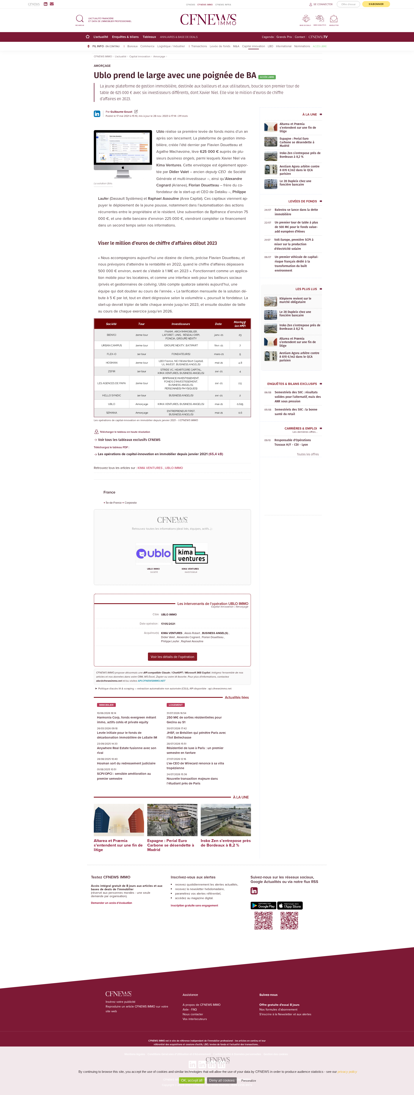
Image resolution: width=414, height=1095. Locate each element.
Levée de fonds (220, 46)
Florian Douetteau (213, 637)
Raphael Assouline (192, 641)
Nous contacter (193, 1014)
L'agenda (268, 37)
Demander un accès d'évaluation (111, 903)
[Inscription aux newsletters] (52, 4)
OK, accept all (191, 1080)
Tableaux (149, 36)
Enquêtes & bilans (125, 36)
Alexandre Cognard (189, 637)
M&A (236, 46)
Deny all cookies (222, 1080)
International (284, 46)
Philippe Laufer (170, 641)
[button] (79, 19)
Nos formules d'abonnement (278, 1009)
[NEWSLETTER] (334, 18)
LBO (270, 46)
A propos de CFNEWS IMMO (202, 1005)
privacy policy (347, 1071)
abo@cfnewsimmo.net (109, 681)
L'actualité (101, 36)
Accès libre (320, 46)
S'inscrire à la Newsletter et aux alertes (285, 1014)
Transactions (199, 46)
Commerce (147, 46)
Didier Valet (168, 637)
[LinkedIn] (46, 4)
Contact (300, 37)
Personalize (248, 1080)
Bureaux (132, 46)
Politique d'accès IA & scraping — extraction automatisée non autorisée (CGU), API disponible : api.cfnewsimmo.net (165, 688)
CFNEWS (190, 4)
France (109, 492)
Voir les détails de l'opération (172, 656)
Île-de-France (114, 503)
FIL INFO (106, 46)
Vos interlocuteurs (195, 1019)
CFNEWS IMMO (205, 4)
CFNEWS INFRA (223, 4)
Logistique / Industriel (171, 46)
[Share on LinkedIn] (97, 113)
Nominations (302, 46)
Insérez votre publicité (120, 1002)
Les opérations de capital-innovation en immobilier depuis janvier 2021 (153, 453)
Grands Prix (284, 37)
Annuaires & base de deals (179, 37)
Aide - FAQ (190, 1009)
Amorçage (102, 66)
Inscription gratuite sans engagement (194, 905)
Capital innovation (253, 46)
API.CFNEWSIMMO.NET (151, 681)
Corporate (131, 503)
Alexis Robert (192, 633)
